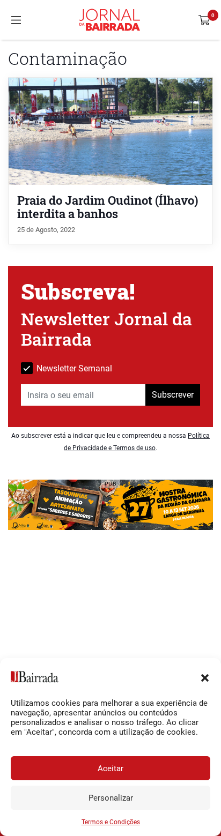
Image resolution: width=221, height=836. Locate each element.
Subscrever (173, 395)
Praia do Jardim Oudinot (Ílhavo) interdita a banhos (107, 206)
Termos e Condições (111, 822)
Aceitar (110, 768)
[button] (205, 676)
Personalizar (111, 798)
